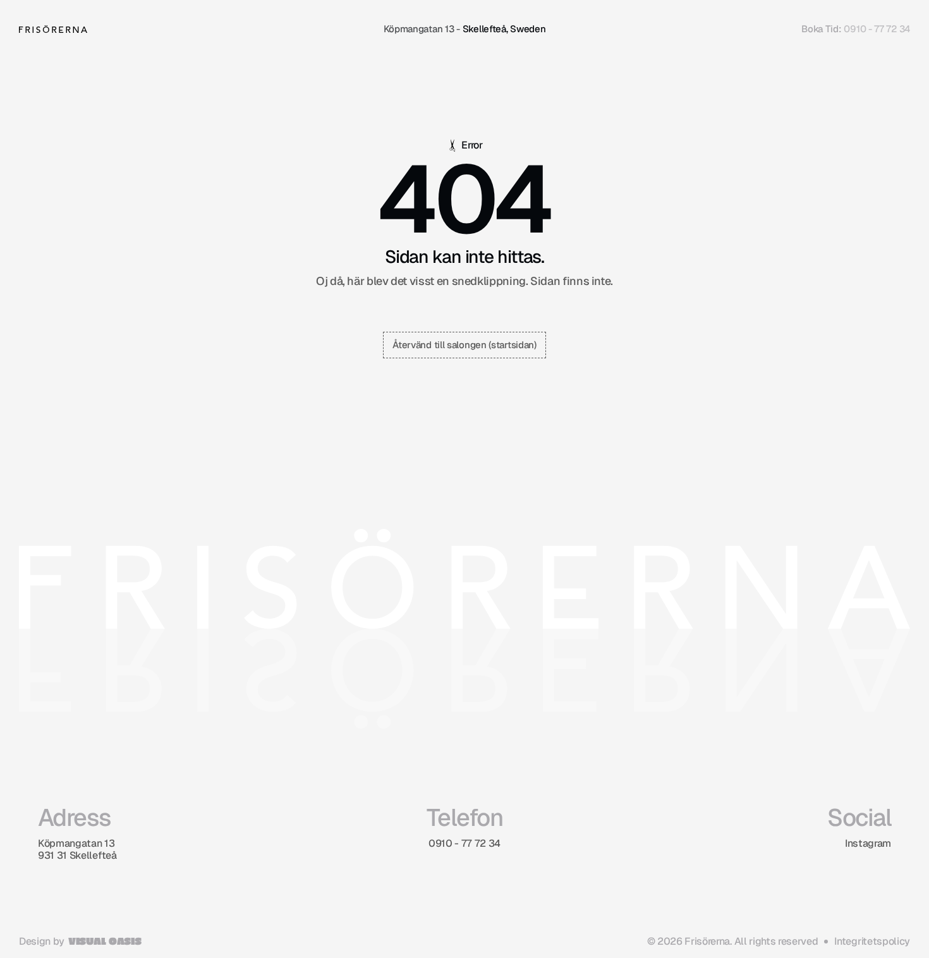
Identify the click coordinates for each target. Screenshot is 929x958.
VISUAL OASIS (104, 940)
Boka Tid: (821, 29)
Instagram (868, 843)
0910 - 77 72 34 (877, 29)
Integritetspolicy (872, 941)
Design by (41, 941)
